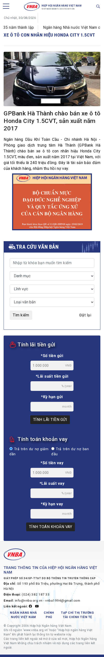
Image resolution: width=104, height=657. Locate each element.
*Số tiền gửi (52, 355)
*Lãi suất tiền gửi (52, 376)
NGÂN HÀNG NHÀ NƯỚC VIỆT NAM (23, 615)
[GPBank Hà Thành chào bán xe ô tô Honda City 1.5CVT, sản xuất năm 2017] (52, 80)
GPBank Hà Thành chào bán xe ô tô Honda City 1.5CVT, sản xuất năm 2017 (52, 121)
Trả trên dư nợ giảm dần (28, 451)
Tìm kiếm (21, 315)
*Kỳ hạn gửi (52, 397)
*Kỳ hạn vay (52, 504)
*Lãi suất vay (52, 483)
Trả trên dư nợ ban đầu (70, 451)
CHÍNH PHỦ (49, 615)
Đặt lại (85, 315)
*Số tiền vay (52, 463)
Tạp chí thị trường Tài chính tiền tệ (77, 615)
